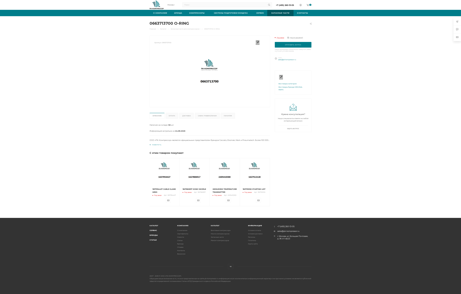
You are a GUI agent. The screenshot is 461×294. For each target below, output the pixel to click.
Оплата (172, 116)
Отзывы (180, 247)
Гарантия (228, 116)
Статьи (153, 240)
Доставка (186, 116)
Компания (182, 226)
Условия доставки (255, 234)
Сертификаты (182, 234)
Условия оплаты (254, 230)
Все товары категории (288, 84)
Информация (255, 226)
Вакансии (181, 254)
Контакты (181, 250)
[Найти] (269, 4)
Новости (180, 237)
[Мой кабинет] (301, 5)
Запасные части (217, 237)
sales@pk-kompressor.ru (287, 60)
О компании (182, 230)
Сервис (153, 230)
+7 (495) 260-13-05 (285, 5)
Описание (157, 116)
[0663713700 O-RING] (210, 75)
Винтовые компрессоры (220, 230)
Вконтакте (230, 266)
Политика (252, 240)
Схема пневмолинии (207, 116)
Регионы (251, 237)
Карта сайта (253, 244)
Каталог (154, 226)
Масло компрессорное (220, 234)
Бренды (154, 235)
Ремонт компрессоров (220, 240)
